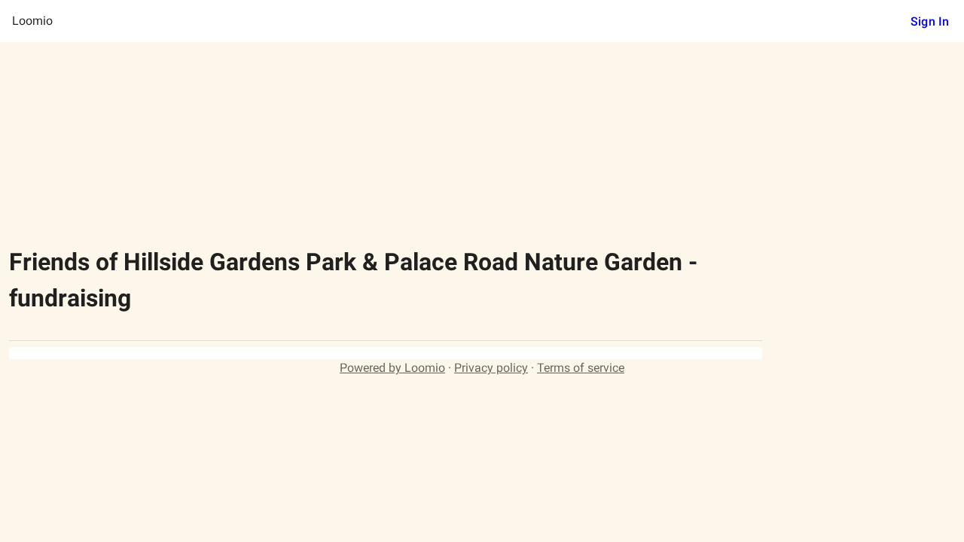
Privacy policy (491, 368)
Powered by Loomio (392, 368)
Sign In (930, 21)
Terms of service (580, 368)
